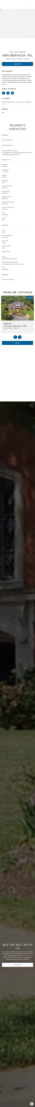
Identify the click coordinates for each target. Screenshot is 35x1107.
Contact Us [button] (17, 965)
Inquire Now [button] (17, 64)
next (20, 42)
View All (17, 343)
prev (15, 42)
